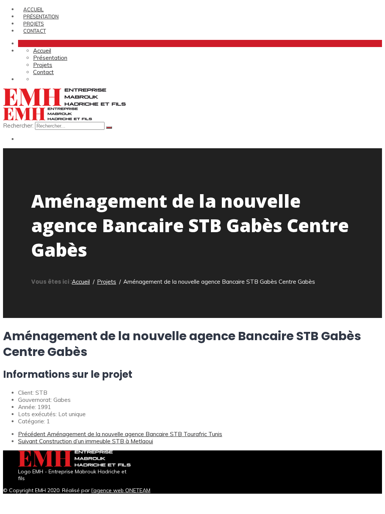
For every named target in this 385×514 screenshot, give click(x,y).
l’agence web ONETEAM (120, 490)
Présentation (41, 17)
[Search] (109, 127)
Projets (33, 24)
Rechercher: (19, 125)
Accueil (33, 9)
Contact (34, 31)
